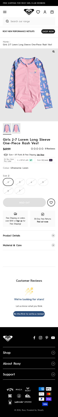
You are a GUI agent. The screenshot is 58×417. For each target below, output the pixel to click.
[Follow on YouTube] (53, 338)
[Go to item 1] (7, 129)
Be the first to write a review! (29, 313)
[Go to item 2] (16, 129)
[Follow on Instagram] (41, 338)
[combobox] (32, 21)
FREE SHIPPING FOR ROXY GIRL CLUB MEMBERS (24, 3)
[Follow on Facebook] (34, 338)
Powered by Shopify (35, 410)
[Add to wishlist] (51, 202)
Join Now (40, 154)
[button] (4, 12)
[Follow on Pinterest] (47, 338)
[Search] (6, 21)
